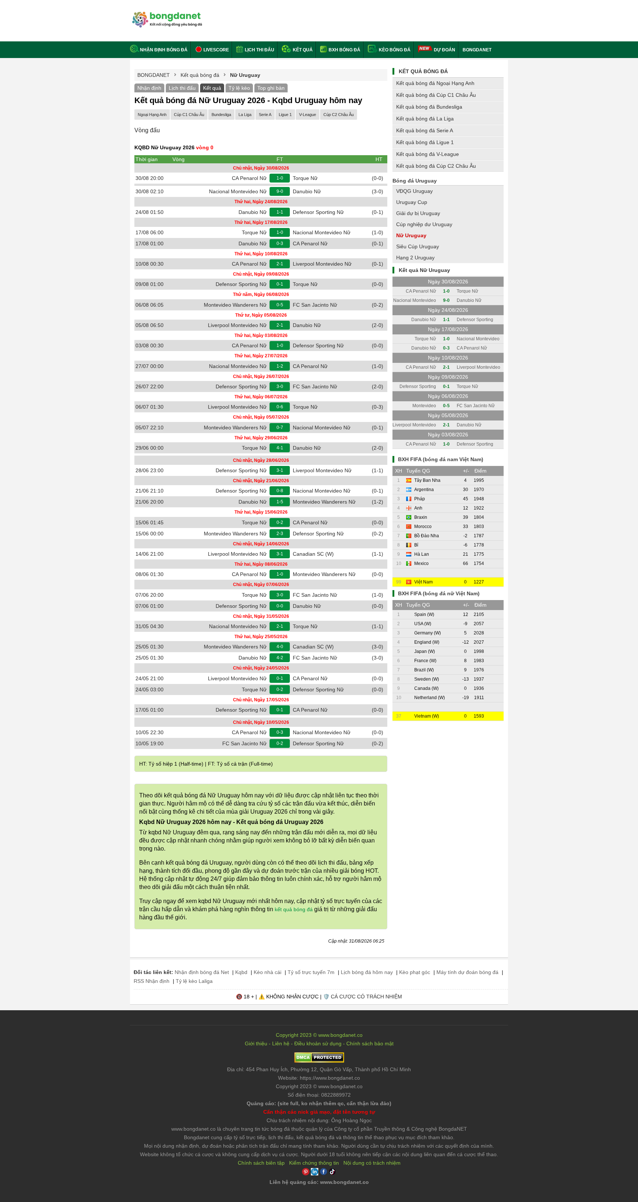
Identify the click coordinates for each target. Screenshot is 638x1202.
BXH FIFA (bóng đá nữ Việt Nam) (439, 593)
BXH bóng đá (343, 49)
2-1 (280, 263)
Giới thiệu (256, 1043)
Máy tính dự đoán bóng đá (467, 972)
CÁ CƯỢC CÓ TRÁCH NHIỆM (366, 997)
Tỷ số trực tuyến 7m (311, 972)
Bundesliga (221, 114)
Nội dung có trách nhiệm (372, 1163)
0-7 (280, 427)
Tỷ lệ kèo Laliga (194, 981)
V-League (307, 114)
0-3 (280, 243)
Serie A (265, 114)
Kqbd (241, 972)
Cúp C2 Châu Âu (338, 114)
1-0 (280, 178)
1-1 (280, 212)
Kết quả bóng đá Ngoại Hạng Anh (435, 83)
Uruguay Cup (411, 202)
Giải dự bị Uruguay (418, 213)
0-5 (280, 304)
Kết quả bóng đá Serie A (424, 130)
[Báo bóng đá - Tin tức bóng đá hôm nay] (166, 14)
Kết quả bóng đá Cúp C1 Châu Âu (436, 95)
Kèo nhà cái (267, 972)
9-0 (280, 191)
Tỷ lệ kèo (239, 88)
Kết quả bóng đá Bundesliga (429, 107)
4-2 (280, 657)
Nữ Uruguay (411, 235)
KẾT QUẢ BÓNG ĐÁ (423, 71)
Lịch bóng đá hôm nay (367, 972)
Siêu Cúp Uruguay (417, 246)
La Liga (245, 114)
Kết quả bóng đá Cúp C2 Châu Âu (436, 166)
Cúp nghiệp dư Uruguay (424, 224)
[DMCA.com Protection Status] (319, 1061)
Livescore (215, 49)
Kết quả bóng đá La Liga (425, 119)
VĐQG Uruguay (414, 191)
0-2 (280, 522)
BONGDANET (477, 49)
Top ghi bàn (271, 88)
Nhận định (149, 88)
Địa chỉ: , (319, 1069)
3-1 (280, 470)
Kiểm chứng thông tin (314, 1163)
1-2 (280, 366)
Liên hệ (280, 1043)
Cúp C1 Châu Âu (189, 114)
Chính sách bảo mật (370, 1043)
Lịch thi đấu (259, 49)
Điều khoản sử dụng (318, 1043)
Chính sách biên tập (261, 1163)
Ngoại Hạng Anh (152, 114)
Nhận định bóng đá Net (202, 972)
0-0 (280, 606)
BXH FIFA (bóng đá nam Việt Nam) (440, 459)
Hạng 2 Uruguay (415, 258)
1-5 (280, 501)
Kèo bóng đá (394, 49)
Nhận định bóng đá (164, 49)
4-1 (280, 447)
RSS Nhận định (151, 981)
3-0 (280, 386)
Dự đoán (444, 49)
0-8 (280, 490)
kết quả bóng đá (294, 909)
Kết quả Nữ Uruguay (424, 270)
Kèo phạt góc (414, 972)
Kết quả (302, 49)
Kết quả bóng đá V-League (427, 154)
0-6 (280, 406)
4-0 (280, 646)
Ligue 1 (285, 114)
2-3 (280, 533)
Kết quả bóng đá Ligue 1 (425, 142)
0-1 (280, 284)
